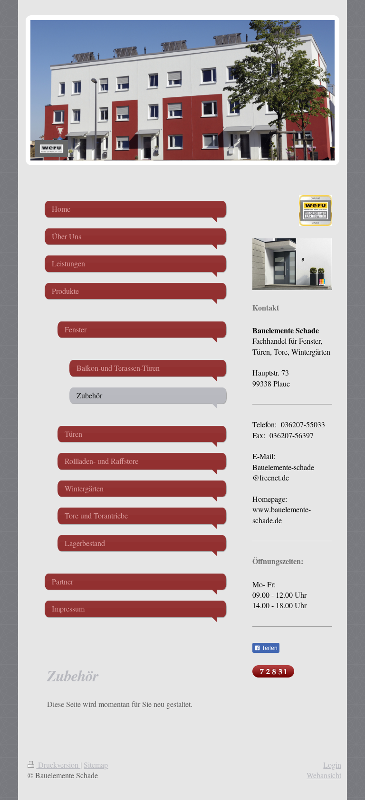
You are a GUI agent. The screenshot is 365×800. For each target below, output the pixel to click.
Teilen (269, 648)
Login (332, 765)
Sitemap (96, 765)
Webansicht (324, 775)
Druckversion (58, 765)
